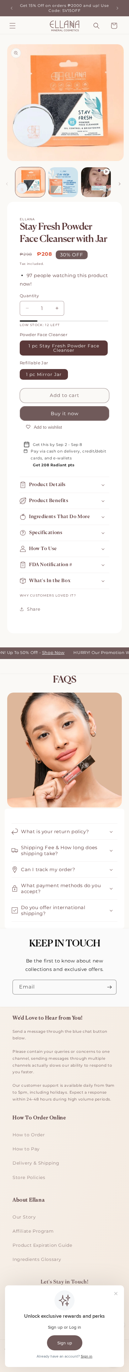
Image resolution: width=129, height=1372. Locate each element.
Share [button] (33, 609)
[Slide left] (7, 184)
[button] (12, 26)
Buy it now (65, 413)
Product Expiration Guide (42, 1245)
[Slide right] (119, 184)
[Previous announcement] (11, 8)
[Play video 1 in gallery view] (96, 182)
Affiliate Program (33, 1231)
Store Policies (29, 1177)
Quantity (29, 295)
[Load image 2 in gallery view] (63, 182)
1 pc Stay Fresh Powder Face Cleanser (63, 348)
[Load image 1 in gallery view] (30, 182)
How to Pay (26, 1149)
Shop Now (47, 652)
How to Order (29, 1135)
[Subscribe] (109, 987)
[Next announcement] (117, 8)
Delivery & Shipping (36, 1163)
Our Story (24, 1217)
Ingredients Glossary (37, 1259)
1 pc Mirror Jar (44, 374)
